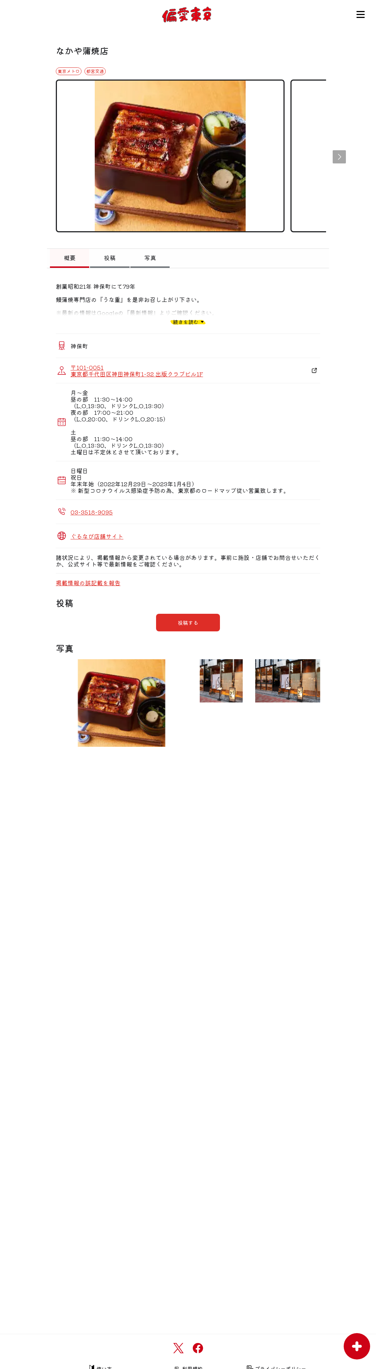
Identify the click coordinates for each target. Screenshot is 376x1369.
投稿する (188, 622)
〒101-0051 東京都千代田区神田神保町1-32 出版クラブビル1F (136, 370)
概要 (70, 257)
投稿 (110, 257)
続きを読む (186, 321)
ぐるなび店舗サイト (96, 536)
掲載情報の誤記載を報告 (88, 582)
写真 (150, 257)
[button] (339, 156)
